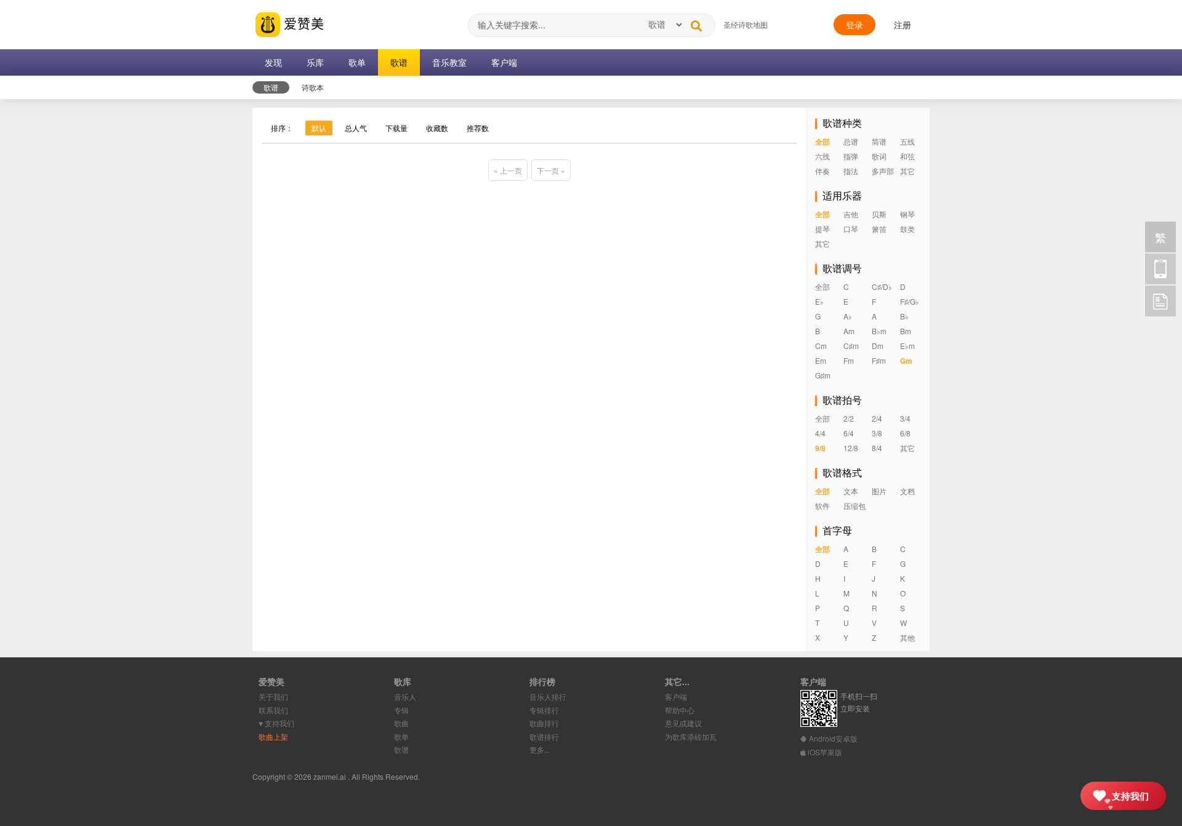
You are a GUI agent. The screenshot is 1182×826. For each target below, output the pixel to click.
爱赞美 (302, 23)
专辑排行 (544, 710)
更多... (539, 749)
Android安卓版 (832, 738)
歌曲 (401, 723)
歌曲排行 (544, 723)
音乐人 (405, 696)
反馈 (1160, 301)
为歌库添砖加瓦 (691, 736)
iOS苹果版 (824, 752)
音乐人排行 (547, 696)
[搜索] (696, 23)
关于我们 (273, 696)
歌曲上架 (273, 736)
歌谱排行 (544, 736)
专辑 (401, 710)
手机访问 (1160, 269)
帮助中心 (679, 710)
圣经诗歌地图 (745, 24)
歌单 (401, 736)
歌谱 (401, 749)
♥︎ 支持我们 (276, 723)
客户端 (676, 696)
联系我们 (273, 710)
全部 (822, 141)
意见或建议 (683, 723)
